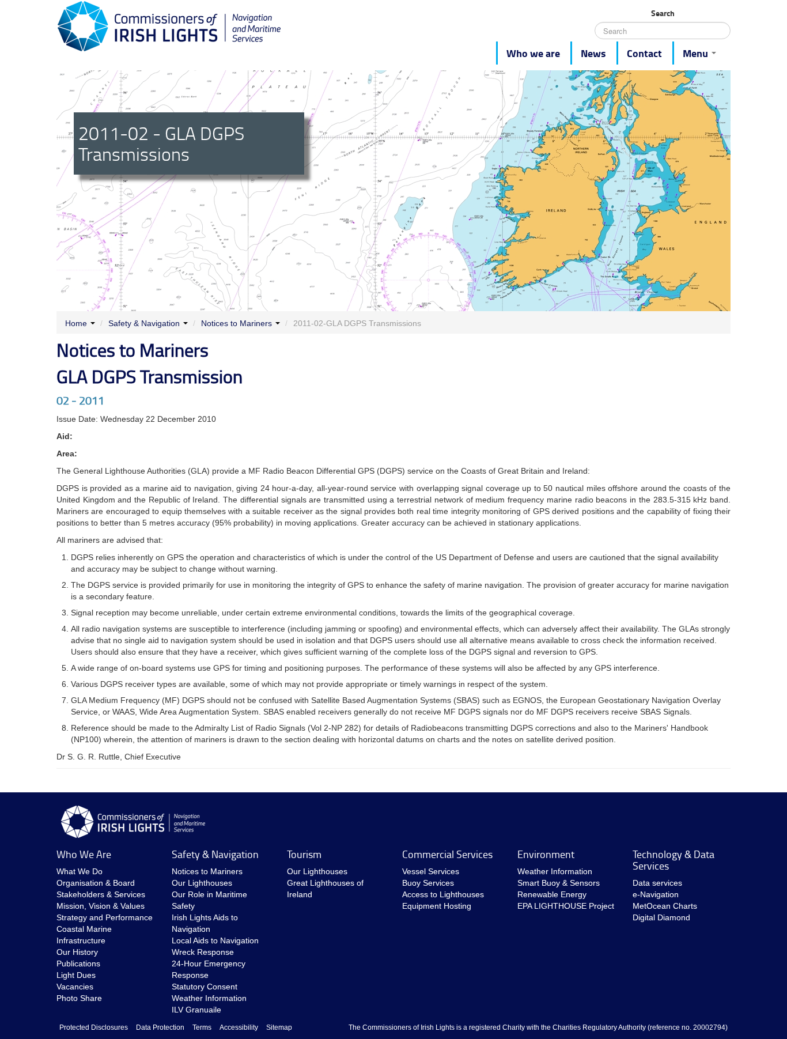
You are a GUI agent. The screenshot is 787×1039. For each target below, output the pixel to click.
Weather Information (209, 998)
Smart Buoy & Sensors (558, 882)
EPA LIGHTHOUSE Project (565, 905)
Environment (545, 854)
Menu (696, 53)
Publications (78, 963)
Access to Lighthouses (443, 894)
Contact (644, 53)
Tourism (304, 854)
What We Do (79, 871)
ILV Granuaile (196, 1009)
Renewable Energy (552, 894)
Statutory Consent (204, 986)
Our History (77, 952)
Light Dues (76, 975)
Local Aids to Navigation (215, 940)
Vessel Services (430, 871)
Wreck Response (203, 952)
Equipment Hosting (436, 905)
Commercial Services (447, 854)
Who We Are (83, 854)
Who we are (533, 53)
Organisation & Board (95, 882)
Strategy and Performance (104, 917)
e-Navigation (656, 894)
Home (76, 323)
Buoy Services (428, 882)
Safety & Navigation (144, 323)
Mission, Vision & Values (100, 905)
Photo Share (79, 998)
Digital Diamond (661, 917)
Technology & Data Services (673, 859)
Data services (657, 882)
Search (663, 13)
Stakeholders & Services (100, 894)
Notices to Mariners (236, 323)
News (593, 53)
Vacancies (74, 986)
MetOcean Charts (665, 905)
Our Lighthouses (202, 882)
